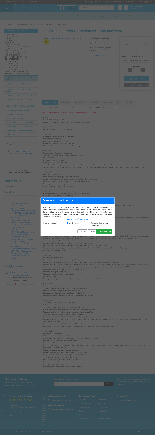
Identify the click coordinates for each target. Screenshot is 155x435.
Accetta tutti (105, 231)
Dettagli (83, 231)
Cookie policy (72, 219)
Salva (92, 231)
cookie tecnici (73, 223)
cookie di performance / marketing (100, 224)
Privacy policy (83, 219)
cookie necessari (50, 223)
